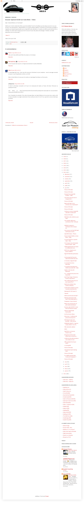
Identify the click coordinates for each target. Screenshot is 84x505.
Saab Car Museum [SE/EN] (69, 398)
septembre (67, 181)
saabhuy (66, 75)
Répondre (10, 57)
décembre (67, 174)
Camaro (65, 470)
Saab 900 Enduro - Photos (70, 233)
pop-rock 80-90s (67, 473)
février (66, 368)
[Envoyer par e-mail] (21, 42)
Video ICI (8, 35)
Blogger (47, 496)
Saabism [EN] (66, 408)
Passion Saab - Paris (67, 427)
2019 (64, 156)
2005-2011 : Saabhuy (68, 379)
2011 (64, 373)
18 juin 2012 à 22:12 (16, 70)
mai (66, 361)
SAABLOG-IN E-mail (66, 62)
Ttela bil (66, 293)
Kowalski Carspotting (68, 469)
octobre (67, 178)
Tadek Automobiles (67, 433)
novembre (67, 176)
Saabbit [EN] (66, 406)
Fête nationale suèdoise (69, 327)
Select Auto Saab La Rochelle (69, 431)
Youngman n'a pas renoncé (70, 301)
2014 (64, 167)
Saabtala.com (66, 387)
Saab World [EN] (67, 402)
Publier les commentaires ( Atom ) (19, 125)
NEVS (65, 329)
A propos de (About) (12, 13)
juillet (66, 185)
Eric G (9, 52)
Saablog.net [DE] (67, 414)
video (10, 43)
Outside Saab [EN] (67, 397)
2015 (64, 165)
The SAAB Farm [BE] (67, 416)
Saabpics (66, 70)
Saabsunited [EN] (67, 412)
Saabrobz (66, 72)
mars (66, 366)
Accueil (31, 122)
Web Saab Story (14, 42)
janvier (66, 371)
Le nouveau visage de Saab (70, 260)
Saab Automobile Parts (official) (23, 13)
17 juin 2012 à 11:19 (22, 61)
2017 (64, 161)
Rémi (9, 70)
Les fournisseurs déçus (69, 314)
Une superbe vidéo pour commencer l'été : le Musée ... (71, 222)
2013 (64, 170)
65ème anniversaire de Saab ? (71, 295)
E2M (65, 68)
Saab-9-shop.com (67, 391)
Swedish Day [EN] (67, 419)
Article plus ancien (53, 122)
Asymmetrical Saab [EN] (68, 395)
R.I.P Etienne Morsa (67, 26)
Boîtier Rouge (66, 425)
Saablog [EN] (66, 410)
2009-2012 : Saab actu (68, 381)
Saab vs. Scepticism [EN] (68, 404)
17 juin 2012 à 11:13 (16, 52)
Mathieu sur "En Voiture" (69, 429)
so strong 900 (67, 345)
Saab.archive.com (67, 389)
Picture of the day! (68, 189)
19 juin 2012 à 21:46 (19, 83)
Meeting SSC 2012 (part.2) (70, 291)
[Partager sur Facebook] (25, 42)
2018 (64, 158)
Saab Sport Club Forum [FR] (69, 400)
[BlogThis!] (22, 42)
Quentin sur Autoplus (68, 435)
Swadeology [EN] (67, 418)
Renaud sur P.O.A (67, 437)
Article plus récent (10, 122)
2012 (64, 172)
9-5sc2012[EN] (66, 393)
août (66, 183)
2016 (64, 163)
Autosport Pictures (67, 449)
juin (66, 187)
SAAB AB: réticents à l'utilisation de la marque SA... (70, 227)
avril (66, 364)
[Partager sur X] (24, 42)
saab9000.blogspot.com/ (69, 458)
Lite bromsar (66, 459)
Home (5, 13)
